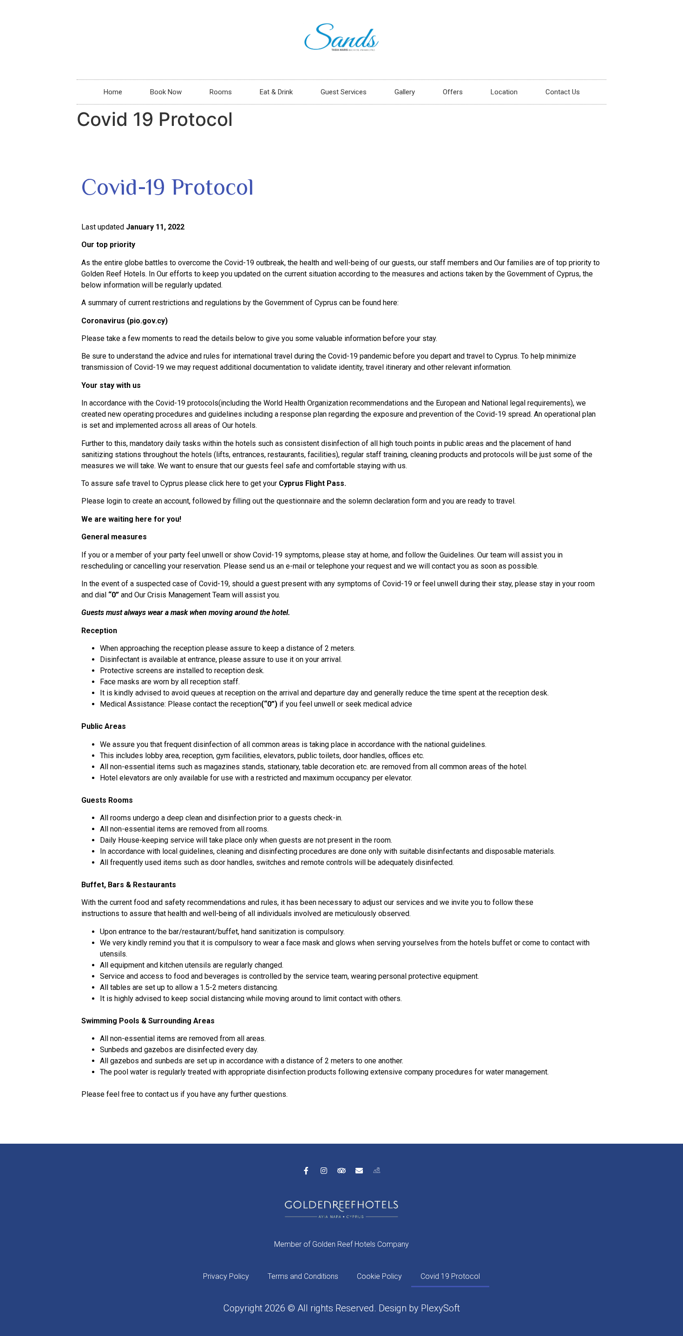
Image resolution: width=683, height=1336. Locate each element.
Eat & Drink (276, 92)
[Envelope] (359, 1170)
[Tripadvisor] (341, 1170)
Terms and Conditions (303, 1276)
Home (113, 92)
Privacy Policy (226, 1276)
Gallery (404, 92)
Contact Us (562, 92)
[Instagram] (324, 1170)
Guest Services (344, 92)
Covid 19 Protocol (450, 1276)
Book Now (166, 92)
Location (504, 92)
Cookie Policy (379, 1276)
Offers (453, 92)
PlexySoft (440, 1308)
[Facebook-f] (306, 1170)
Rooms (221, 92)
